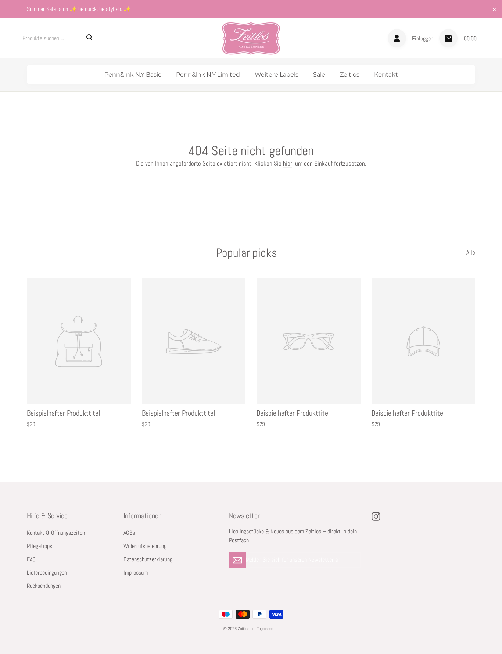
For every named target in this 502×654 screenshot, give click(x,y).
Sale (319, 74)
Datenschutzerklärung (147, 559)
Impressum (135, 572)
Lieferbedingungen (47, 572)
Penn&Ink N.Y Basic (132, 74)
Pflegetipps (39, 546)
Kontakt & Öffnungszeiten (56, 533)
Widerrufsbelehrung (144, 546)
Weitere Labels (276, 74)
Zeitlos (349, 74)
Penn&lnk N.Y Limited (208, 74)
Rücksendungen (44, 586)
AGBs (129, 533)
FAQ (31, 559)
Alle (470, 252)
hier (287, 163)
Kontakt (386, 74)
